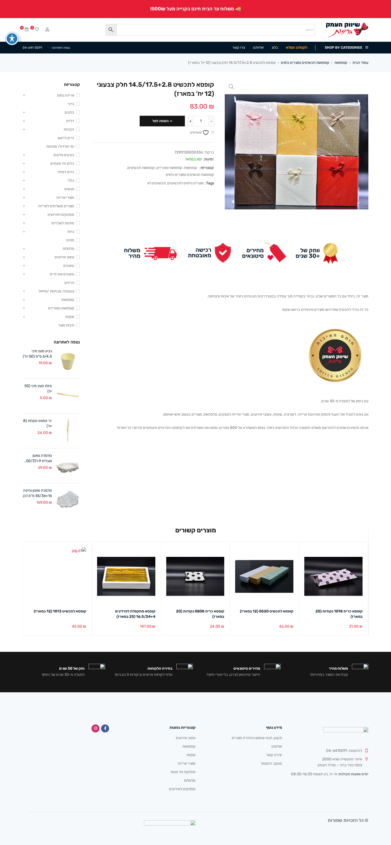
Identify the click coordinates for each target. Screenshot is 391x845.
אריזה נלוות (65, 95)
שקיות (69, 316)
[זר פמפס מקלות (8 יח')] (68, 431)
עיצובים (68, 265)
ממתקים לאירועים (61, 214)
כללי (71, 180)
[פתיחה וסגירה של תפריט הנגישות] (12, 38)
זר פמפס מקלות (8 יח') (37, 423)
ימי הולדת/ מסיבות (60, 146)
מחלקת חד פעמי (183, 772)
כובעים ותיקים (63, 155)
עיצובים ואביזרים (62, 274)
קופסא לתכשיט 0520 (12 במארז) (266, 611)
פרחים (69, 282)
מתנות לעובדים (63, 223)
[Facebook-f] (105, 728)
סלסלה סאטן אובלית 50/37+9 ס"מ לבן (39, 458)
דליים (70, 121)
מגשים (69, 189)
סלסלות (68, 248)
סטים (70, 240)
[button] (231, 87)
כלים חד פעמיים (62, 163)
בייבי (71, 104)
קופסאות (340, 62)
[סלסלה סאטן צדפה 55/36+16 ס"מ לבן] (68, 500)
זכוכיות (69, 129)
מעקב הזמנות (271, 763)
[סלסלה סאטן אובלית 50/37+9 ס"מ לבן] (68, 466)
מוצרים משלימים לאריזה (56, 206)
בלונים (69, 112)
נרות (70, 231)
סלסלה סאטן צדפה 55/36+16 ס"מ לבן (37, 493)
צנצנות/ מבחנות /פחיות (56, 291)
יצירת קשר (274, 755)
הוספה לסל (160, 121)
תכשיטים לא (156, 183)
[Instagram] (95, 728)
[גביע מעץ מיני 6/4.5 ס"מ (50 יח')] (68, 361)
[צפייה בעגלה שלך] (26, 29)
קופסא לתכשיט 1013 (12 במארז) (60, 611)
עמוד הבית (360, 62)
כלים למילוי (66, 172)
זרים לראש (66, 138)
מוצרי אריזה (65, 197)
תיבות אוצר (66, 325)
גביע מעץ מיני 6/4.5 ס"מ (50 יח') (37, 354)
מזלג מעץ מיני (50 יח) (38, 388)
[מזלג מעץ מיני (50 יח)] (68, 396)
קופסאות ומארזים (169, 167)
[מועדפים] (37, 30)
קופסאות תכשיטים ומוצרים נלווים (305, 62)
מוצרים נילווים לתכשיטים (185, 183)
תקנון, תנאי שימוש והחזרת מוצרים (257, 738)
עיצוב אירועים (64, 257)
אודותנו (276, 746)
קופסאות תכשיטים (141, 167)
